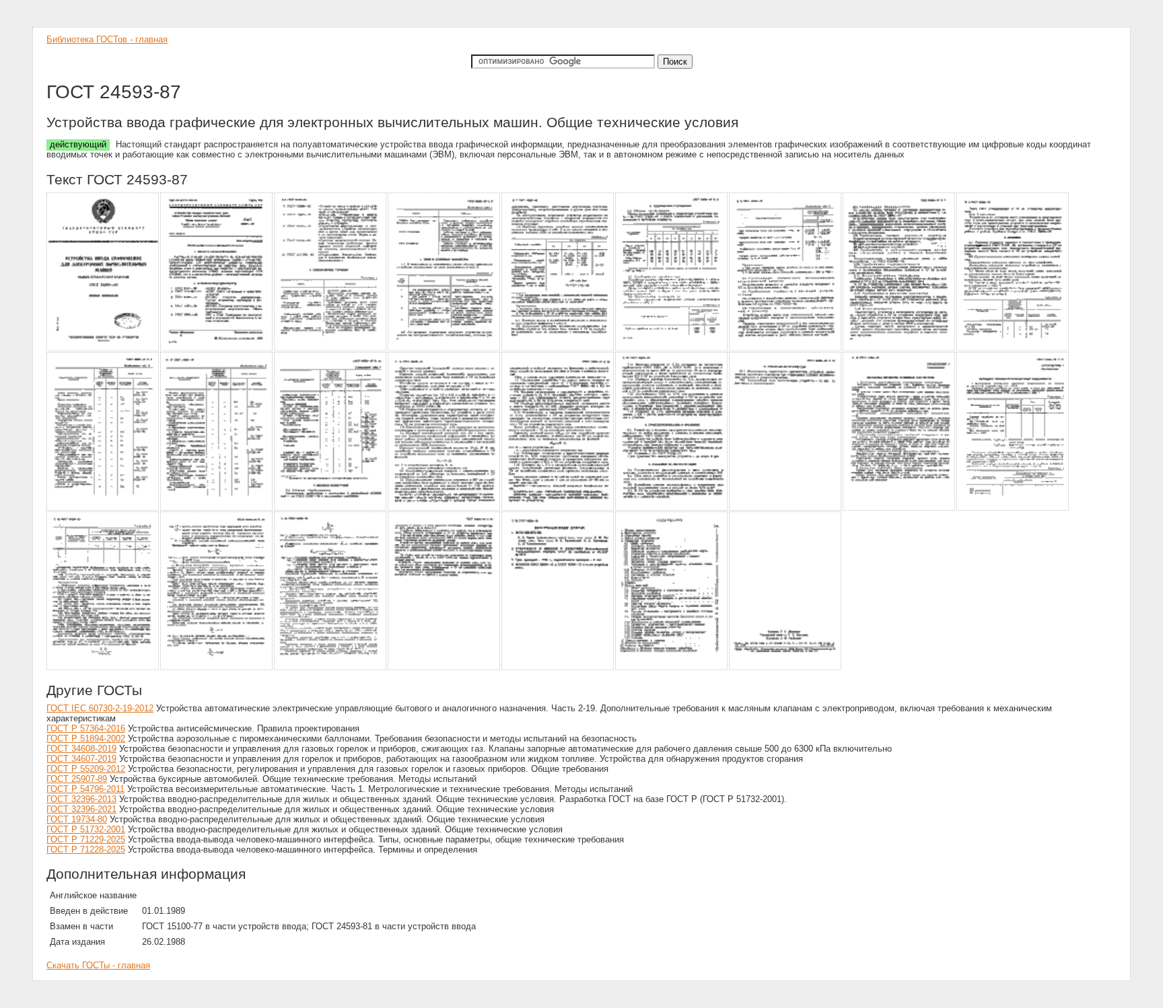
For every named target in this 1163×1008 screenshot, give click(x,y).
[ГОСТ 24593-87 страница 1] (103, 349)
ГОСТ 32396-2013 (81, 799)
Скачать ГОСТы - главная (98, 965)
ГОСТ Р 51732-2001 (85, 829)
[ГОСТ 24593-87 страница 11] (217, 508)
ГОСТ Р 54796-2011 (85, 789)
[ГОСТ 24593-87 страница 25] (786, 668)
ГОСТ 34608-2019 (81, 749)
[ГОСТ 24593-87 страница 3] (331, 349)
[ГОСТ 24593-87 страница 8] (899, 349)
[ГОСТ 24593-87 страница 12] (331, 508)
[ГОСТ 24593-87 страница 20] (217, 668)
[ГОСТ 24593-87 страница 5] (558, 349)
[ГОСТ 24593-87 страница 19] (103, 668)
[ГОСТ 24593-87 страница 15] (672, 508)
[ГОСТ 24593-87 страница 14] (558, 508)
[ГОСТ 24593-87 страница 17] (899, 508)
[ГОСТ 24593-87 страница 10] (103, 508)
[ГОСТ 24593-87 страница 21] (331, 668)
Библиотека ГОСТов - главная (107, 39)
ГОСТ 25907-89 (76, 779)
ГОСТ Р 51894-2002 (85, 738)
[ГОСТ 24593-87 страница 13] (444, 508)
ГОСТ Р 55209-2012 (85, 769)
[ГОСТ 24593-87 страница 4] (444, 349)
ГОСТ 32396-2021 (81, 809)
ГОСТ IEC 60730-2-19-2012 (99, 708)
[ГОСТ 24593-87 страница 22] (444, 668)
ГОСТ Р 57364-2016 (85, 728)
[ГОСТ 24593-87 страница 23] (558, 668)
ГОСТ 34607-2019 (81, 759)
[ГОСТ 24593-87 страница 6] (672, 349)
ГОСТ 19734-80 (76, 819)
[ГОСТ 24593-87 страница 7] (786, 349)
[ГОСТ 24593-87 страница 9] (1013, 349)
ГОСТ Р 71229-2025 (85, 839)
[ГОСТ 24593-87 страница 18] (1013, 508)
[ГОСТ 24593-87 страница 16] (786, 508)
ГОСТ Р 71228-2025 (85, 849)
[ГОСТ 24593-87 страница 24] (672, 668)
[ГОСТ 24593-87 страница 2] (217, 349)
